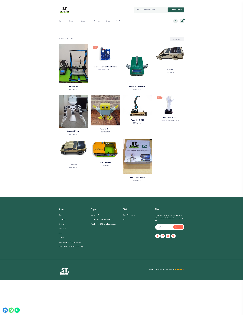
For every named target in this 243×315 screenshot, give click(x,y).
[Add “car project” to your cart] (170, 57)
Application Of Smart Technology (71, 247)
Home (61, 21)
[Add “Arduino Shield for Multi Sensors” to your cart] (105, 55)
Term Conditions (129, 215)
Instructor (62, 229)
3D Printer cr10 (73, 86)
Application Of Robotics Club (70, 242)
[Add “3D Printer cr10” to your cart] (73, 65)
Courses (72, 21)
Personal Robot (105, 128)
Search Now (177, 10)
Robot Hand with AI (170, 117)
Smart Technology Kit (137, 177)
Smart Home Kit (105, 162)
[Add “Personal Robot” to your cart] (105, 112)
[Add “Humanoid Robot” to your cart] (73, 113)
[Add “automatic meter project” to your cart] (137, 65)
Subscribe (178, 227)
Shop (108, 21)
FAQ (124, 219)
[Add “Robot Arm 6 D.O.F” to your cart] (137, 107)
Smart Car (73, 164)
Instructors (96, 21)
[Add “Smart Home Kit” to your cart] (105, 151)
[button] (78, 65)
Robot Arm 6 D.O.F (137, 119)
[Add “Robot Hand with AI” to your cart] (170, 106)
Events (83, 21)
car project (170, 69)
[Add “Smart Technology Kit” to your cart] (137, 158)
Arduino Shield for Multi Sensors (105, 66)
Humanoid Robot (73, 131)
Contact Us (95, 215)
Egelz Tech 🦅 (179, 269)
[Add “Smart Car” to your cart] (73, 152)
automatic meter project (137, 86)
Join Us (118, 21)
